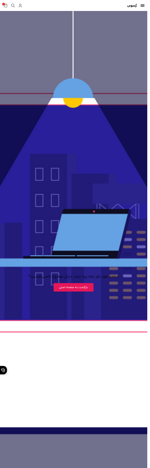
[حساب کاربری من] (20, 5)
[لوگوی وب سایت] (132, 5)
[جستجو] (13, 5)
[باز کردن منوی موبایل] (142, 5)
